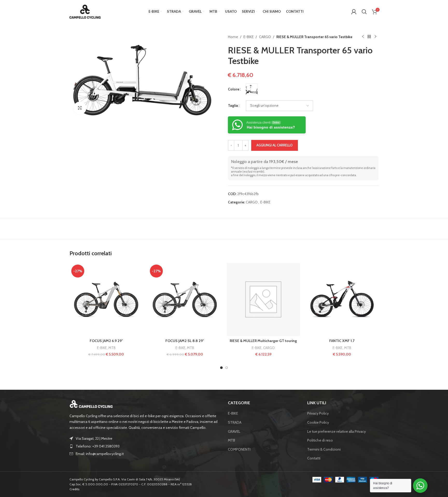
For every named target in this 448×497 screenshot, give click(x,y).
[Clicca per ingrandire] (79, 108)
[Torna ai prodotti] (369, 37)
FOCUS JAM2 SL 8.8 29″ (184, 340)
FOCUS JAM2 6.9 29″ (106, 340)
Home (233, 36)
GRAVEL (234, 431)
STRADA (234, 422)
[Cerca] (364, 11)
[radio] (251, 89)
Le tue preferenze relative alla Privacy (336, 431)
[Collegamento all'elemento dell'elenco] (144, 446)
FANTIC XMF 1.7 (341, 340)
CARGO (265, 36)
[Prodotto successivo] (375, 37)
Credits (74, 489)
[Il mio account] (354, 11)
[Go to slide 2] (226, 367)
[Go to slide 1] (221, 367)
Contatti (313, 458)
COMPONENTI (239, 449)
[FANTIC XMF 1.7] (342, 299)
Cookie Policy (318, 422)
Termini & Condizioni (324, 449)
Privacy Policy (318, 413)
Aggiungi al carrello (274, 145)
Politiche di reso (320, 440)
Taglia (233, 105)
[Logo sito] (85, 11)
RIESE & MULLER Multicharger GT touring (263, 340)
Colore (233, 89)
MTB (112, 348)
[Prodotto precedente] (363, 37)
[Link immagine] (91, 403)
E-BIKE (248, 36)
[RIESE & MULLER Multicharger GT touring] (263, 299)
